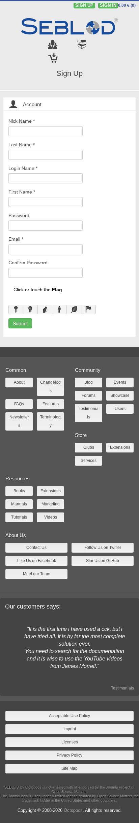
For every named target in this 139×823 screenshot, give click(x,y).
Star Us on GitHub (102, 560)
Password (18, 215)
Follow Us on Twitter (102, 547)
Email (15, 239)
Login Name (22, 168)
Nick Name (21, 121)
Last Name (21, 144)
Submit (20, 323)
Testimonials (122, 688)
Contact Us (36, 547)
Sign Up (69, 73)
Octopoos (73, 810)
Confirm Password (28, 262)
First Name (21, 192)
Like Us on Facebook (36, 560)
